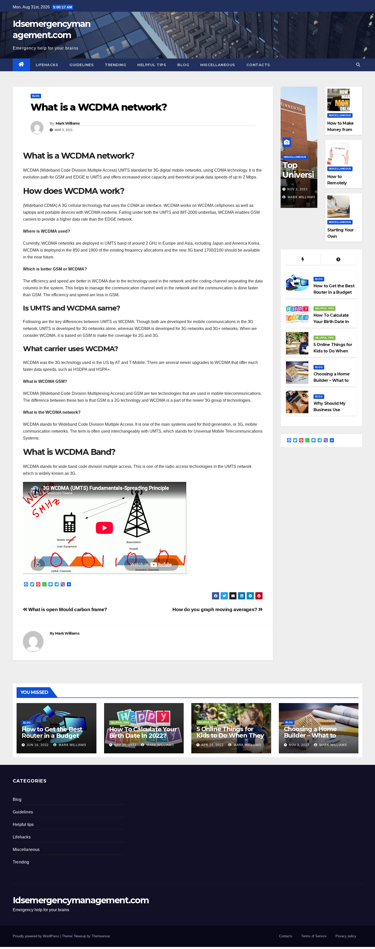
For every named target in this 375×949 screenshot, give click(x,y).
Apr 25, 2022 (212, 745)
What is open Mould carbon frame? (67, 609)
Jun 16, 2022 (38, 745)
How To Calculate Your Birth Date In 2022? (143, 732)
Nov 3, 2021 (297, 189)
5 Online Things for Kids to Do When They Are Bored (230, 735)
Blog (183, 65)
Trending (115, 65)
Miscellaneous (217, 65)
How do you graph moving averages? (215, 609)
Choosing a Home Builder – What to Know (310, 735)
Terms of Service (314, 936)
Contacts (258, 65)
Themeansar (101, 936)
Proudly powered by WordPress (36, 936)
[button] (358, 65)
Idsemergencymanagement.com (81, 900)
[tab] (303, 260)
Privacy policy (345, 936)
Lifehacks (47, 65)
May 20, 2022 (125, 745)
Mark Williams (68, 123)
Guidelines (81, 65)
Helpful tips (151, 65)
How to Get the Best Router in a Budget (52, 732)
